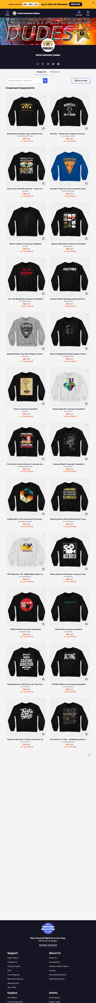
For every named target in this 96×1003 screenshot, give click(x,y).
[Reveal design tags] (43, 128)
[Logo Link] (14, 13)
